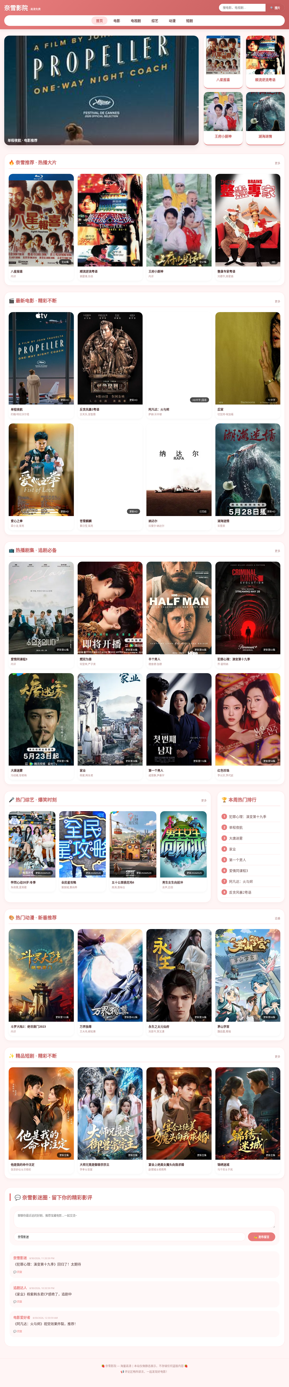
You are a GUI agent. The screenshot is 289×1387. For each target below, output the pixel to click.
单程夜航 (236, 827)
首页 (99, 20)
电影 (116, 20)
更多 (277, 163)
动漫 (172, 20)
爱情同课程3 (238, 870)
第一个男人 (237, 860)
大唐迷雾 (236, 838)
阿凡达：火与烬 (241, 881)
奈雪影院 (22, 8)
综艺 (154, 20)
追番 (277, 918)
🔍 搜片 (275, 8)
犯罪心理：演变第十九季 (247, 816)
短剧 (189, 20)
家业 (232, 849)
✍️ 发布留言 (261, 1237)
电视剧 (136, 20)
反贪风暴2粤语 (240, 892)
